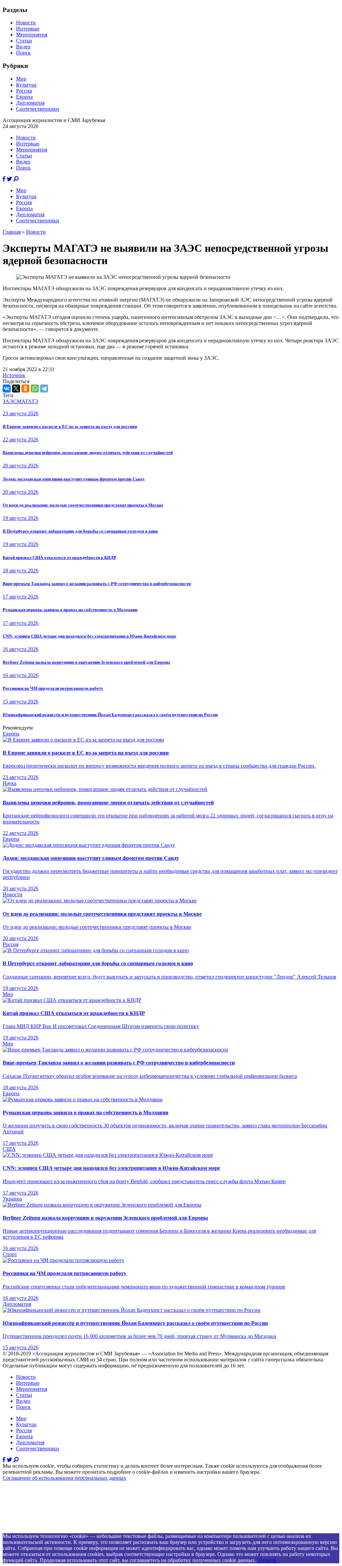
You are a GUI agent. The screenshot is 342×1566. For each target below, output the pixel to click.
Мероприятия (31, 34)
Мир (21, 79)
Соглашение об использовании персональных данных (64, 1478)
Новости (26, 22)
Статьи (24, 40)
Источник (14, 375)
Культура (26, 85)
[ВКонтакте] (7, 388)
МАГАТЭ (27, 401)
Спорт (10, 1254)
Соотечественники (37, 109)
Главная (12, 232)
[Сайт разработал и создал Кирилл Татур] (62, 1530)
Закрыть (267, 1560)
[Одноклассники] (25, 388)
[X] (16, 388)
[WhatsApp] (35, 388)
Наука (9, 783)
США (9, 1149)
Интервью (27, 28)
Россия (24, 91)
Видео (23, 46)
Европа (24, 97)
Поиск (23, 52)
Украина (12, 1199)
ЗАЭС (10, 401)
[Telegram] (44, 388)
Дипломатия (30, 103)
